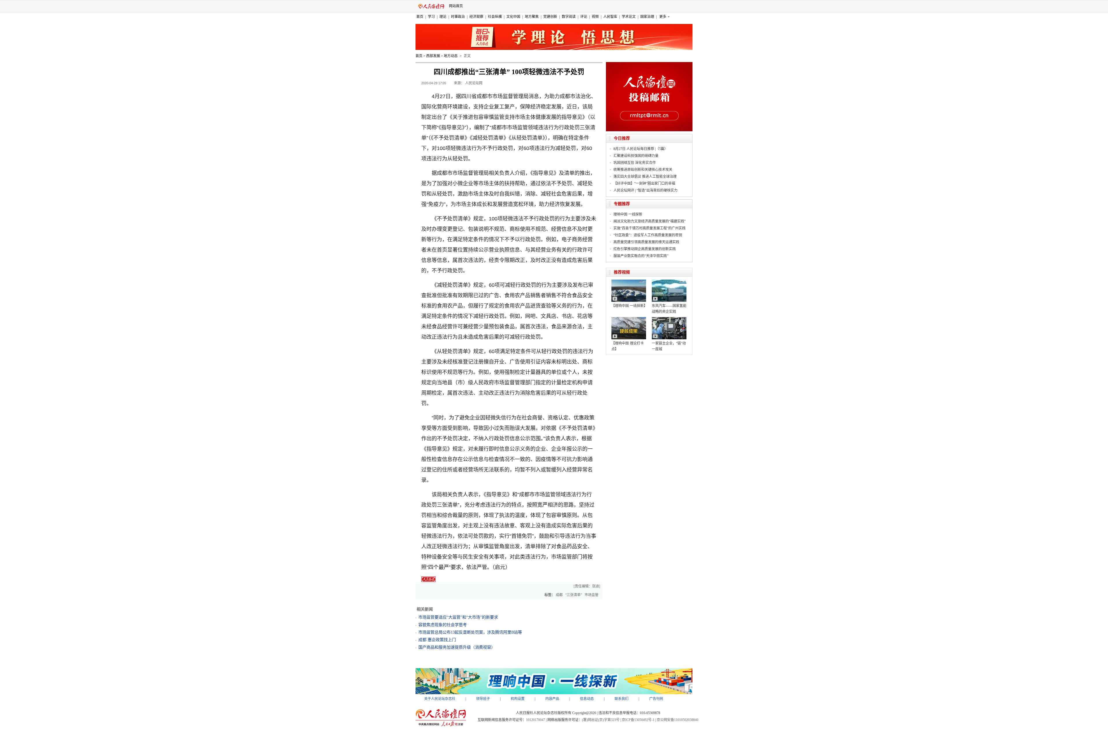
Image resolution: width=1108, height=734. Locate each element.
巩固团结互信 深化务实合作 (634, 163)
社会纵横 (495, 17)
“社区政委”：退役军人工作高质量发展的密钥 (647, 235)
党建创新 (550, 17)
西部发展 (433, 56)
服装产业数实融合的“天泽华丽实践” (640, 256)
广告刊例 (656, 699)
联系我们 (621, 699)
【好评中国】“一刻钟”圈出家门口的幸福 (644, 183)
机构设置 (518, 699)
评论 (583, 17)
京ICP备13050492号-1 (638, 720)
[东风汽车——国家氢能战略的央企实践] (669, 282)
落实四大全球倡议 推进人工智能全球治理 (645, 177)
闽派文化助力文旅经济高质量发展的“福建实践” (649, 221)
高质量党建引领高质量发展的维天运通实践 (646, 242)
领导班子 (483, 699)
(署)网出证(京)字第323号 (600, 720)
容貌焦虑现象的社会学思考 (442, 625)
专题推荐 (622, 204)
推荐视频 (622, 272)
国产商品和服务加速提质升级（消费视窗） (456, 647)
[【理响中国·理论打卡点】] (628, 319)
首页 (419, 17)
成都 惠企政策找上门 (437, 640)
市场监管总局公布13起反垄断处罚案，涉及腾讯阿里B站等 (470, 632)
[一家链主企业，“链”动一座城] (669, 319)
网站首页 (456, 6)
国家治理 (647, 17)
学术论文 (629, 17)
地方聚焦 (532, 17)
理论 (442, 17)
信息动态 (587, 699)
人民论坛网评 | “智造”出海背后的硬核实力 (645, 190)
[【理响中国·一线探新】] (628, 282)
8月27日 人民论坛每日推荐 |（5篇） (640, 149)
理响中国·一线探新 (627, 214)
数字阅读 (569, 17)
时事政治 (458, 17)
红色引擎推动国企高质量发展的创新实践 (644, 249)
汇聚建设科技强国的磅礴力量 (635, 156)
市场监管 (591, 595)
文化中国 (513, 17)
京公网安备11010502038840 (677, 720)
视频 (595, 17)
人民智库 (610, 17)
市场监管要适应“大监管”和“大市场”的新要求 (458, 617)
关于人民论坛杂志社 (439, 699)
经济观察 (476, 17)
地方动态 (451, 56)
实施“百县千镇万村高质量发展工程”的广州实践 (649, 228)
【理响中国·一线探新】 (629, 306)
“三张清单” (573, 595)
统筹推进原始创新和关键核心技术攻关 (642, 170)
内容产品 (552, 699)
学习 (431, 17)
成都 (559, 595)
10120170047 (535, 720)
